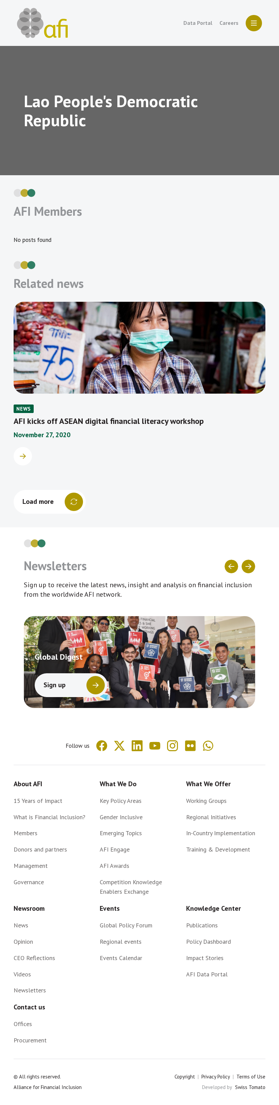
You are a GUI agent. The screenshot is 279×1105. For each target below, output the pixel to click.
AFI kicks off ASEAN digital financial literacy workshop (109, 421)
